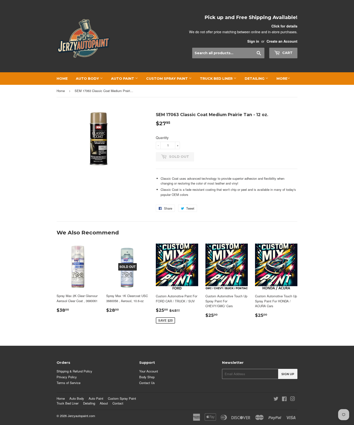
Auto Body (88, 78)
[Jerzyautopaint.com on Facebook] (284, 399)
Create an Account (282, 41)
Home (62, 78)
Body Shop (147, 377)
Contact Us (147, 382)
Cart (287, 53)
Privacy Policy (67, 377)
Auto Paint (123, 78)
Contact (117, 403)
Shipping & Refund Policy (74, 371)
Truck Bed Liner (217, 78)
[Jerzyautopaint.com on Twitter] (276, 399)
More (281, 78)
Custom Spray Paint (167, 78)
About (104, 403)
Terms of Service (68, 382)
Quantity (162, 137)
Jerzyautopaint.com (81, 415)
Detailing (255, 78)
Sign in (253, 41)
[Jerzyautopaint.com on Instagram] (292, 399)
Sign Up (287, 374)
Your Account (148, 371)
